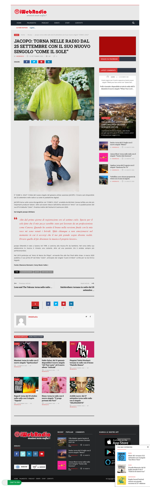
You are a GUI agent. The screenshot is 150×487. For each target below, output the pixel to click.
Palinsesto (31, 23)
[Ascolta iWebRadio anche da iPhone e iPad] (118, 441)
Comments (80, 432)
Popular (69, 432)
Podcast (45, 23)
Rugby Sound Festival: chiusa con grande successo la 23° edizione (136, 481)
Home (19, 23)
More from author (36, 337)
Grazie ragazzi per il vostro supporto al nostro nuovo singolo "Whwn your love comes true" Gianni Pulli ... (117, 81)
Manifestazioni (131, 477)
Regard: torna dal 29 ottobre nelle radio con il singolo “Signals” (25, 398)
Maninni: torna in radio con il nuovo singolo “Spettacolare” (26, 361)
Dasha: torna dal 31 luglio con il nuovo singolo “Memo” (121, 143)
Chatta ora (15, 482)
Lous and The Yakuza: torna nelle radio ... (33, 287)
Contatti (79, 23)
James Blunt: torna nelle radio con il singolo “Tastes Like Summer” (123, 155)
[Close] (148, 447)
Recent (60, 432)
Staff (67, 23)
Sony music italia (47, 272)
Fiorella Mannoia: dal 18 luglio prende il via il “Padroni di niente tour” (136, 469)
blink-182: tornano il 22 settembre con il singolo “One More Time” (136, 458)
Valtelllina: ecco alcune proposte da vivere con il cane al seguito (122, 178)
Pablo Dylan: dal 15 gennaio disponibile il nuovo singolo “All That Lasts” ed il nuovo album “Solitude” (53, 363)
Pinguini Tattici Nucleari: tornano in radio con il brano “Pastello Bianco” (81, 362)
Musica (16, 35)
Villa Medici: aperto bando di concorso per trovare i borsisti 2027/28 (117, 124)
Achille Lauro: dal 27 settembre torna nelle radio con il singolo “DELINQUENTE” (81, 399)
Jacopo (37, 272)
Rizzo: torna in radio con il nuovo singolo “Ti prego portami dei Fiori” (53, 398)
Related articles (21, 337)
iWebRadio (20, 56)
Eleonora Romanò (26, 272)
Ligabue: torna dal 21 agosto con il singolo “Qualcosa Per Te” (51, 28)
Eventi (57, 23)
